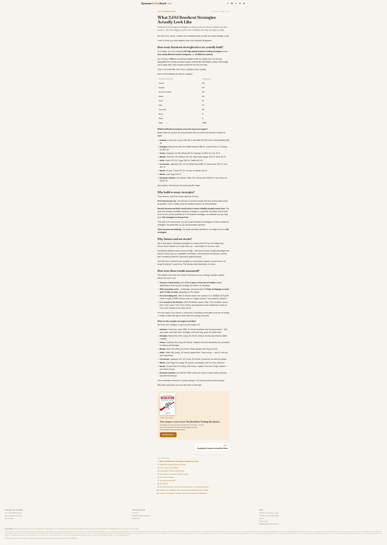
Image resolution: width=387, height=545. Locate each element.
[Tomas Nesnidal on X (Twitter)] (228, 3)
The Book (135, 513)
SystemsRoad (156, 3)
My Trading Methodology (13, 513)
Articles (261, 518)
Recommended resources (13, 516)
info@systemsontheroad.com (268, 524)
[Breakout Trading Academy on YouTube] (232, 3)
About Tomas (9, 518)
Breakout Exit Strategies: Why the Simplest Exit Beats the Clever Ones (183, 490)
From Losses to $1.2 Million (168, 468)
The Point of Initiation (166, 477)
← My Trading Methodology (166, 11)
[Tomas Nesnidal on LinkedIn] (236, 3)
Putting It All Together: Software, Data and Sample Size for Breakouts (183, 493)
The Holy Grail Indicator (167, 480)
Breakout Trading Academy (141, 516)
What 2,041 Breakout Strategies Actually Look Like (178, 461)
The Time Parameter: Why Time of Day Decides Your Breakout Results (184, 487)
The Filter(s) (163, 484)
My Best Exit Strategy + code (268, 513)
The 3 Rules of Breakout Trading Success (173, 474)
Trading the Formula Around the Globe (172, 464)
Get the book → (168, 435)
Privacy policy (263, 521)
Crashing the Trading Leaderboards (171, 471)
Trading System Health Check (269, 516)
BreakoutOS (136, 518)
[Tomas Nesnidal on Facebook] (240, 3)
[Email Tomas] (244, 3)
